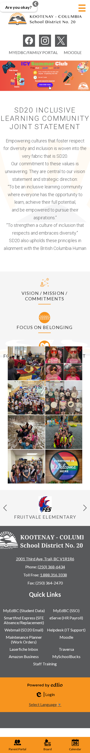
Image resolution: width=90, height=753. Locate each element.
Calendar (75, 749)
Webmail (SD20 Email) (23, 629)
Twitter (61, 41)
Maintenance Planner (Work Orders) (24, 639)
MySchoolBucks (66, 656)
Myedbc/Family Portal (33, 52)
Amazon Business (24, 656)
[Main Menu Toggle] (82, 8)
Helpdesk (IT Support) (66, 629)
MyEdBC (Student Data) (24, 610)
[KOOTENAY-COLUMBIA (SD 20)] (45, 18)
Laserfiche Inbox (24, 649)
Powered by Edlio (45, 684)
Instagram (45, 41)
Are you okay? (18, 7)
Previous (5, 508)
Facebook (29, 41)
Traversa (66, 649)
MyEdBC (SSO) (66, 610)
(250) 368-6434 (51, 566)
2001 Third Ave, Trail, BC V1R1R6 (45, 558)
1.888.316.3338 (53, 574)
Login (45, 694)
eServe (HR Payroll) (66, 617)
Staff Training (45, 663)
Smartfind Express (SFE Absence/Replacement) (24, 620)
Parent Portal (17, 749)
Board (48, 749)
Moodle (73, 52)
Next (85, 508)
